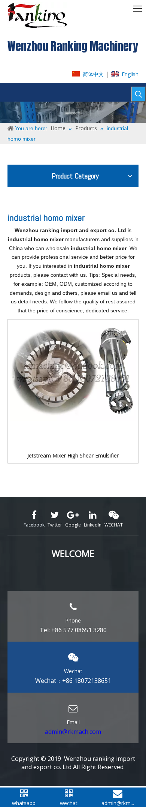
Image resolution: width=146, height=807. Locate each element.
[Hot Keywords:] (138, 94)
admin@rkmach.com (73, 732)
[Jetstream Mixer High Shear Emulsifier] (73, 371)
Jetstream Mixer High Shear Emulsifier (73, 455)
